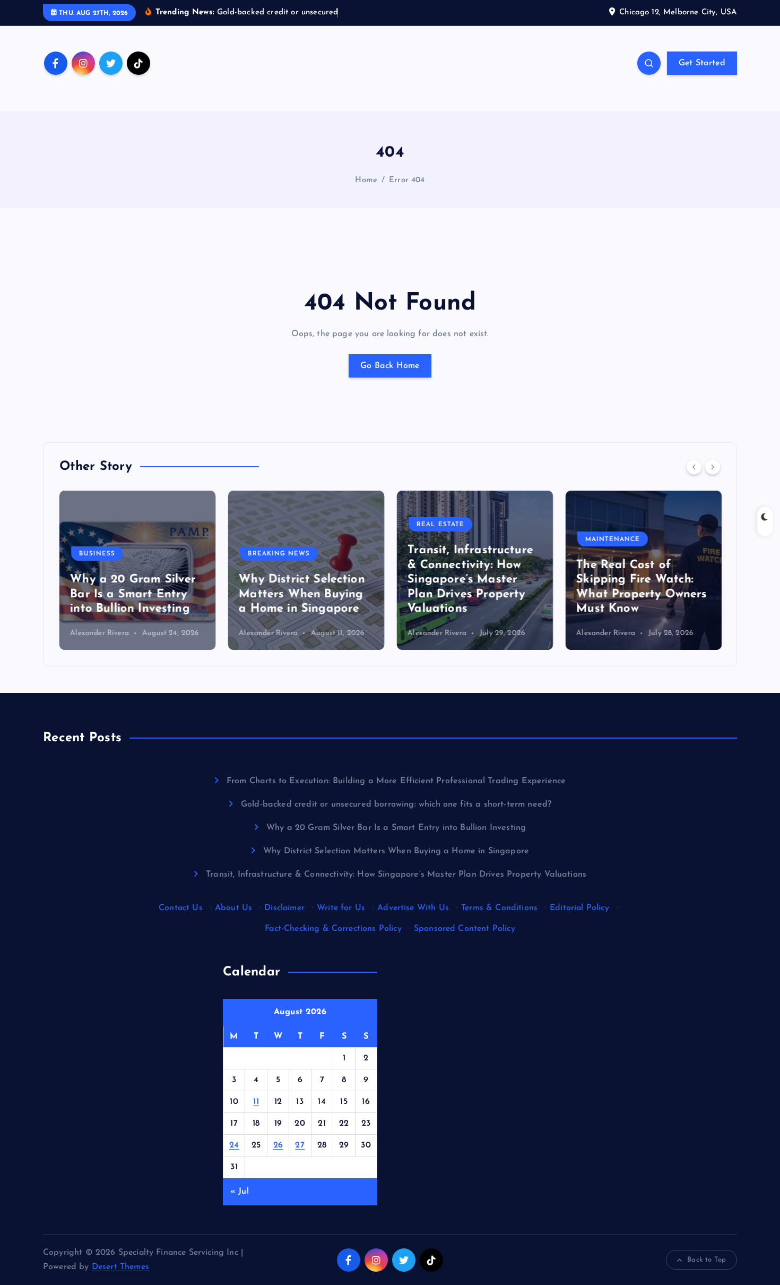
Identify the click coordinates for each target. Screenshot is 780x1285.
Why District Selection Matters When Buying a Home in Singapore (302, 594)
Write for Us (341, 908)
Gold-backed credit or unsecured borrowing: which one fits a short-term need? (396, 804)
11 (256, 1102)
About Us (233, 908)
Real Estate (440, 524)
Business (97, 554)
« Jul (239, 1191)
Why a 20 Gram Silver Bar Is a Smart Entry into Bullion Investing (133, 594)
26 (278, 1145)
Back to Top (706, 1259)
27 (300, 1145)
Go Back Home (390, 366)
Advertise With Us (413, 908)
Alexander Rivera (99, 633)
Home (366, 180)
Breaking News (279, 554)
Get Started (702, 63)
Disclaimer (284, 908)
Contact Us (181, 908)
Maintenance (612, 539)
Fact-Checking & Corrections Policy (333, 928)
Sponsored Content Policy (464, 928)
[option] (137, 570)
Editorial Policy (579, 908)
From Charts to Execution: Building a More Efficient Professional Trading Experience (396, 781)
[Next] (713, 467)
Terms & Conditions (499, 908)
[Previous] (694, 467)
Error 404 (406, 180)
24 (234, 1145)
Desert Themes (120, 1267)
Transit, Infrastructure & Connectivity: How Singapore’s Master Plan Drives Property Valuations (470, 579)
